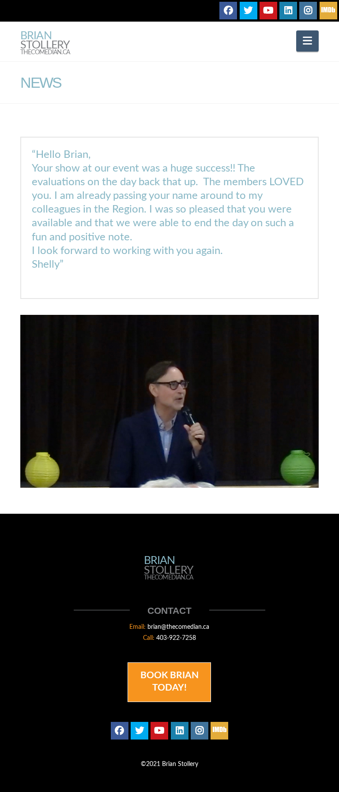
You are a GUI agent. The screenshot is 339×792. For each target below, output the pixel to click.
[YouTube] (268, 10)
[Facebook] (228, 10)
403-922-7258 (176, 638)
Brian (45, 43)
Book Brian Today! (169, 681)
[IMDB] (328, 10)
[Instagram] (308, 10)
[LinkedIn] (288, 10)
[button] (307, 41)
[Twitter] (248, 10)
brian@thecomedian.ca (178, 627)
